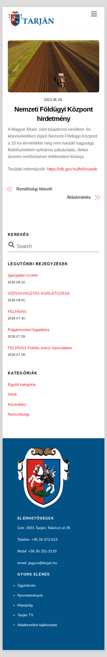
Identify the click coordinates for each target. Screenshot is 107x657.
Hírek (12, 394)
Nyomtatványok (30, 595)
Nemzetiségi (18, 414)
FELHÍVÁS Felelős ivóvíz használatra (40, 348)
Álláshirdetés (79, 197)
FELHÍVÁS (17, 311)
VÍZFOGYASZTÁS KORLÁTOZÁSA (39, 293)
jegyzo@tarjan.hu (42, 563)
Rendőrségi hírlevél (34, 189)
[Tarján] (32, 24)
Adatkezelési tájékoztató (37, 625)
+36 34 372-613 (44, 539)
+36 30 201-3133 (42, 551)
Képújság (25, 605)
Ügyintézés (26, 585)
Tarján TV (25, 615)
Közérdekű (17, 404)
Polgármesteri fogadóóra (28, 329)
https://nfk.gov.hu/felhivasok (72, 169)
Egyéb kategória (21, 384)
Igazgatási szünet (23, 275)
